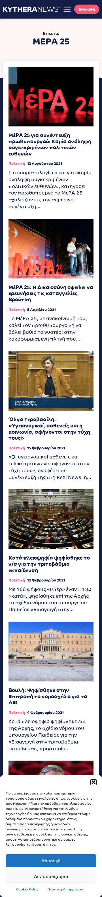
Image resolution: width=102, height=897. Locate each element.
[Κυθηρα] (31, 9)
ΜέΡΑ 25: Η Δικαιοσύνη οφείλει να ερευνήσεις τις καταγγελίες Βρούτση (50, 293)
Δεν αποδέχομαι (51, 876)
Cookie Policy (27, 889)
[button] (93, 782)
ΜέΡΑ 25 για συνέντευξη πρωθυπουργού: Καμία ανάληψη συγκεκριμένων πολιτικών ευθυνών (49, 144)
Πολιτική (16, 163)
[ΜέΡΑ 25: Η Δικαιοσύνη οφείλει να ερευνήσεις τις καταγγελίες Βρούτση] (51, 248)
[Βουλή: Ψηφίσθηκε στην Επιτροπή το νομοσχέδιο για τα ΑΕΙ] (51, 651)
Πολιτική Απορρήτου (65, 889)
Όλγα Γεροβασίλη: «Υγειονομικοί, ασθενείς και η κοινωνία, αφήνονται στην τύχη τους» (49, 428)
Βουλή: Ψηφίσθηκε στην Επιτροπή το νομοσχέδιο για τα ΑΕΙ (47, 696)
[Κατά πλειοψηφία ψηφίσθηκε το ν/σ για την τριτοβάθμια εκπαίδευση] (51, 519)
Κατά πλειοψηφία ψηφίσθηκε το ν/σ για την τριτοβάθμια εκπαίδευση (49, 564)
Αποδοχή (51, 860)
